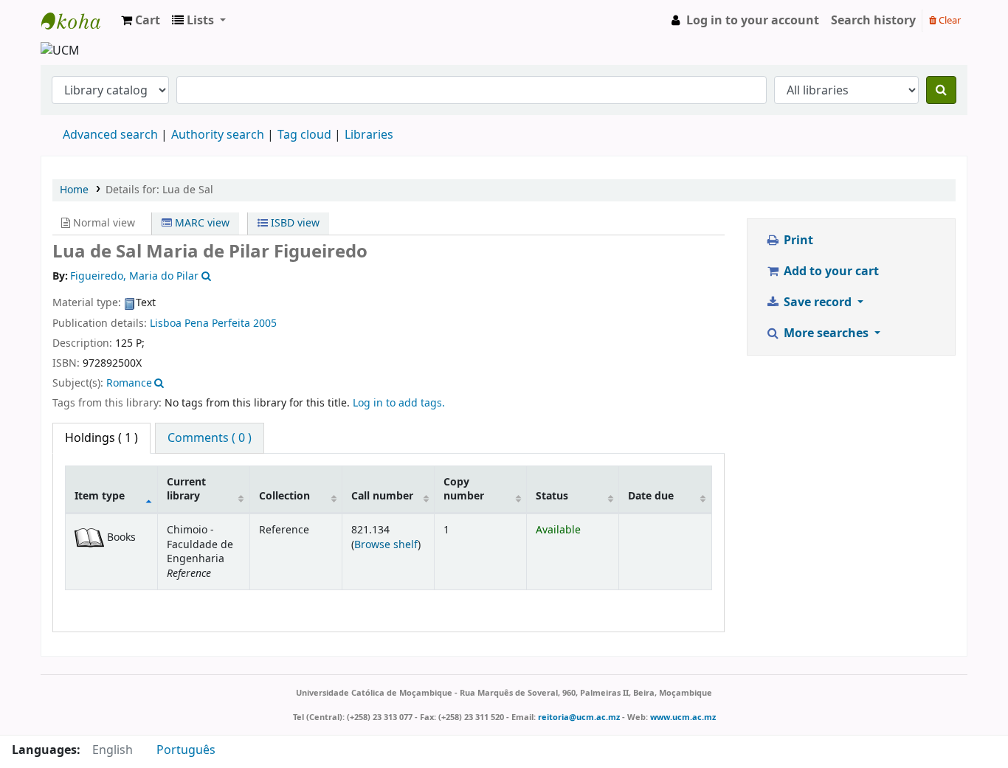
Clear (948, 20)
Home (74, 190)
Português (185, 750)
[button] (140, 20)
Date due (651, 496)
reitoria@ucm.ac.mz (579, 717)
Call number (382, 496)
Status (552, 496)
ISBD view (294, 223)
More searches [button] (826, 333)
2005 (265, 323)
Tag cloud (304, 135)
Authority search (217, 135)
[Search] (941, 90)
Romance (129, 383)
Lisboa (166, 323)
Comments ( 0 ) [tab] (210, 438)
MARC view (200, 223)
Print (797, 240)
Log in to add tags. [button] (399, 403)
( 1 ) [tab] (101, 438)
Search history (873, 21)
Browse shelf (386, 545)
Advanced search (110, 135)
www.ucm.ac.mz (683, 717)
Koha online (78, 20)
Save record (818, 302)
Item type (100, 496)
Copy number (463, 489)
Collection (284, 496)
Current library (186, 489)
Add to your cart (830, 271)
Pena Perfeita (217, 323)
